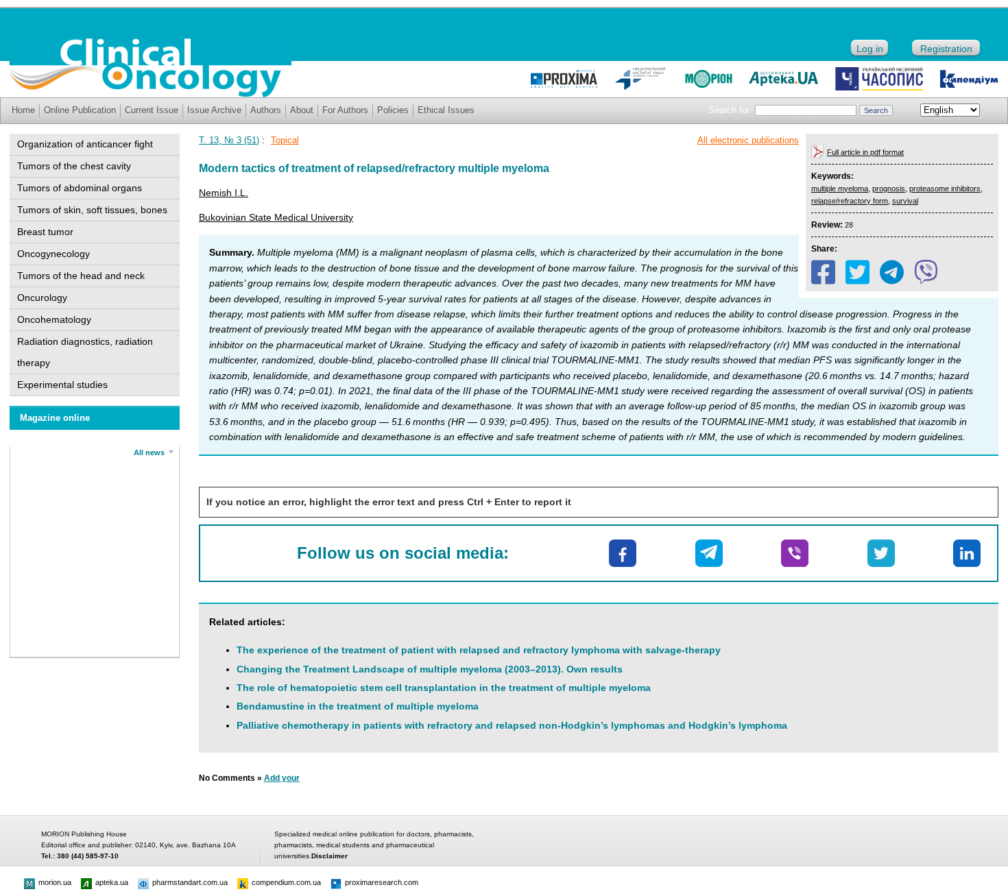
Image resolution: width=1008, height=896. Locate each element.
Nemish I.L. (223, 192)
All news (149, 452)
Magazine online (55, 418)
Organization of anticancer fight (85, 143)
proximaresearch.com (381, 882)
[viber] (926, 272)
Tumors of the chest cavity (74, 165)
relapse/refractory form (849, 201)
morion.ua (54, 882)
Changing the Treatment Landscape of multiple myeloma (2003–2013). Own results (430, 669)
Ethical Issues (446, 110)
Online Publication (80, 110)
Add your (282, 778)
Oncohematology (54, 319)
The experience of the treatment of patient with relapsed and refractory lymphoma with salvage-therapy (479, 649)
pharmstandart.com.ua (190, 882)
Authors (265, 110)
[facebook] (823, 272)
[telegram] (892, 272)
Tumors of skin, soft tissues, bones (92, 209)
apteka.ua (111, 882)
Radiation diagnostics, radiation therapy (85, 352)
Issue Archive (214, 110)
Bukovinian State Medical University (276, 217)
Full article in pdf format (865, 152)
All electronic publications (748, 140)
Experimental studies (62, 384)
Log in (869, 48)
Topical (285, 140)
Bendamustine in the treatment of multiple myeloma (358, 706)
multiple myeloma (839, 188)
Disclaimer (329, 856)
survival (905, 201)
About (301, 110)
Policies (393, 110)
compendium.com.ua (286, 882)
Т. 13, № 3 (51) (229, 140)
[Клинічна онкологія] (150, 93)
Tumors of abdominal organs (79, 187)
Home (23, 110)
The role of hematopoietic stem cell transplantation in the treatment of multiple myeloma (444, 687)
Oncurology (42, 297)
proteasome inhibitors (945, 188)
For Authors (345, 110)
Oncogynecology (53, 253)
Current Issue (151, 110)
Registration (946, 48)
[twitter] (857, 272)
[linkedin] (967, 553)
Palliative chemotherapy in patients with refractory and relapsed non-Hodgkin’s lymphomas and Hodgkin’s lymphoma (512, 725)
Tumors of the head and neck (81, 275)
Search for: (730, 110)
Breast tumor (45, 231)
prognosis (888, 188)
